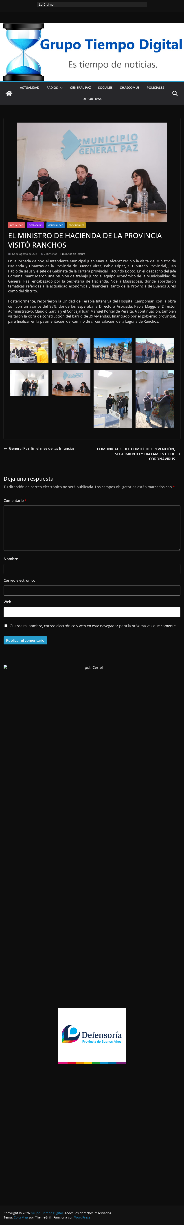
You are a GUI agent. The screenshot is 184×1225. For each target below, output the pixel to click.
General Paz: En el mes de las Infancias (41, 448)
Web (7, 601)
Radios (52, 87)
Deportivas (92, 99)
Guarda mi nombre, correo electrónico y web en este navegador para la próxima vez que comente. (93, 625)
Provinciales (76, 225)
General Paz (80, 87)
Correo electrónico (19, 580)
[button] (60, 87)
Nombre (11, 558)
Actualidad (29, 87)
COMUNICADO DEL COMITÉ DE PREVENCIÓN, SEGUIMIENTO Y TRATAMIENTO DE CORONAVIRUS (136, 454)
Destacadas (35, 225)
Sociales (105, 87)
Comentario (15, 500)
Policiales (155, 87)
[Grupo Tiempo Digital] (92, 25)
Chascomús (130, 87)
